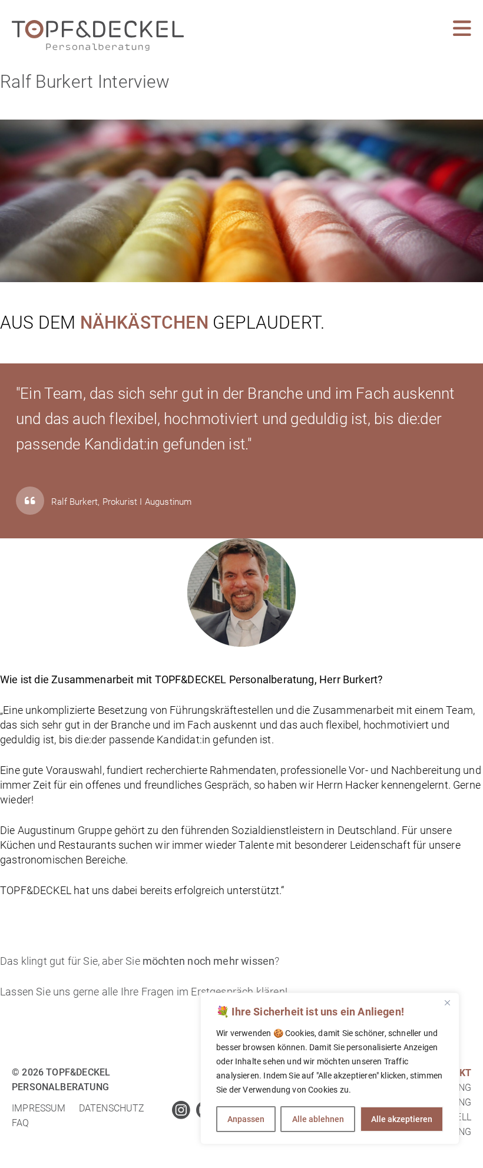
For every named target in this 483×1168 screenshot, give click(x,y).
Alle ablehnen (318, 1119)
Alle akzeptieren (401, 1119)
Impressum (39, 1108)
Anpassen (245, 1119)
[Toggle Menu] (462, 28)
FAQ (20, 1123)
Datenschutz (112, 1108)
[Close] (447, 1002)
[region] (329, 1068)
